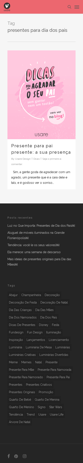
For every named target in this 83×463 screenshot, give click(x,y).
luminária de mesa (39, 347)
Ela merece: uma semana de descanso (34, 252)
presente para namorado (26, 377)
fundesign (16, 332)
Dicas (36, 158)
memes (26, 362)
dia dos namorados (23, 317)
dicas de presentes (22, 325)
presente (51, 362)
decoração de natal (54, 302)
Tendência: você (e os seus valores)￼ (33, 245)
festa (55, 325)
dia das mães (44, 310)
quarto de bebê (20, 399)
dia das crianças (20, 310)
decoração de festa (23, 302)
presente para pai (58, 377)
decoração (52, 295)
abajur (13, 295)
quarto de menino (21, 407)
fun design (35, 332)
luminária (15, 347)
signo (42, 407)
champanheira (31, 295)
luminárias (62, 347)
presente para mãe (21, 369)
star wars (55, 407)
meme (13, 362)
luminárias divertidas (53, 354)
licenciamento (59, 340)
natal (38, 362)
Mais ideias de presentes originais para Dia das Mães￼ (39, 261)
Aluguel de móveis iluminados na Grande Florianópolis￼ (35, 235)
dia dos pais (48, 317)
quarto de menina (47, 399)
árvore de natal (19, 422)
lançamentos (36, 340)
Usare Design (23, 158)
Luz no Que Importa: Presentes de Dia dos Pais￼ (41, 225)
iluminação (53, 332)
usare (42, 414)
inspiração (16, 340)
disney (43, 325)
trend (31, 414)
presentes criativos (39, 384)
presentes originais (22, 392)
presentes (15, 384)
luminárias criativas (22, 354)
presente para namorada (54, 369)
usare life (56, 414)
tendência (16, 414)
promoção (46, 392)
